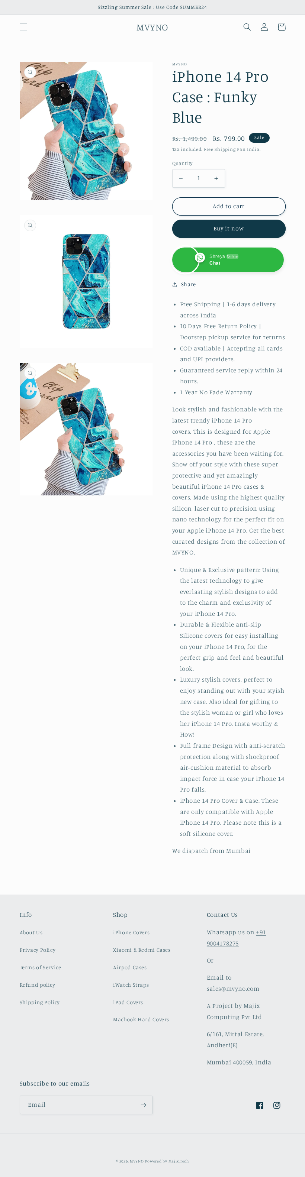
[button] (23, 27)
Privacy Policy (38, 950)
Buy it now (229, 228)
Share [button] (188, 284)
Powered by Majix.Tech (167, 1161)
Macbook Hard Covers (141, 1019)
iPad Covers (128, 1002)
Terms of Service (40, 967)
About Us (31, 932)
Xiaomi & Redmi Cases (142, 950)
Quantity (182, 163)
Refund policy (37, 985)
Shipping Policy (40, 1002)
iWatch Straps (131, 985)
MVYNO (137, 1161)
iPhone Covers (131, 932)
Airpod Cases (130, 967)
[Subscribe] (143, 1105)
